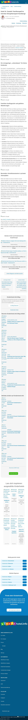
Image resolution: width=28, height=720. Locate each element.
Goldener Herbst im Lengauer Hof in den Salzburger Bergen (15, 322)
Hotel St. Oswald (19, 47)
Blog (2, 649)
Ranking (9, 401)
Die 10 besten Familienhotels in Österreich (14, 403)
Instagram (3, 697)
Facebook (3, 694)
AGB (2, 683)
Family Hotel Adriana (7, 528)
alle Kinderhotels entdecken (15, 610)
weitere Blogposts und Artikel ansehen (14, 273)
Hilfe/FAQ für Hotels (5, 659)
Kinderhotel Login (5, 711)
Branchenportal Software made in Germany (8, 717)
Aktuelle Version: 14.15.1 (5, 718)
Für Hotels (3, 635)
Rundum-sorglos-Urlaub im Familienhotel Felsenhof (16, 372)
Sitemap (2, 652)
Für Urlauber (3, 638)
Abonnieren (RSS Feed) (14, 467)
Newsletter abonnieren (5, 704)
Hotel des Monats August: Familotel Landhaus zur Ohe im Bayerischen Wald (16, 339)
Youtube (2, 701)
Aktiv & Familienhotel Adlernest (21, 530)
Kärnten (13, 23)
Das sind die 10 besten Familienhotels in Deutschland (16, 417)
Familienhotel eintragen (5, 670)
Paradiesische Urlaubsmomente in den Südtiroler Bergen (16, 385)
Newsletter (10, 369)
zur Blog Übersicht (14, 305)
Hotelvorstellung (23, 21)
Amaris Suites (14, 495)
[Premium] (24, 485)
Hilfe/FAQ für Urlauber (5, 663)
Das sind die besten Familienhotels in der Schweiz (15, 459)
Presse (2, 642)
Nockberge (18, 23)
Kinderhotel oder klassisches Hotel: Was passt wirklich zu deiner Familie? (16, 357)
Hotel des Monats (11, 336)
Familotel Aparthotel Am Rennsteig (14, 532)
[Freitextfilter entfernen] (22, 2)
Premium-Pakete (4, 673)
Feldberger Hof (21, 496)
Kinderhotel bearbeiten (5, 666)
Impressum (3, 680)
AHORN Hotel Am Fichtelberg (7, 501)
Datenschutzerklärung (5, 687)
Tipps (8, 354)
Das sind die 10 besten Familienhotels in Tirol (16, 446)
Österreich (24, 23)
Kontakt (3, 645)
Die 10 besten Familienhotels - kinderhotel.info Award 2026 (14, 432)
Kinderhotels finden (14, 309)
